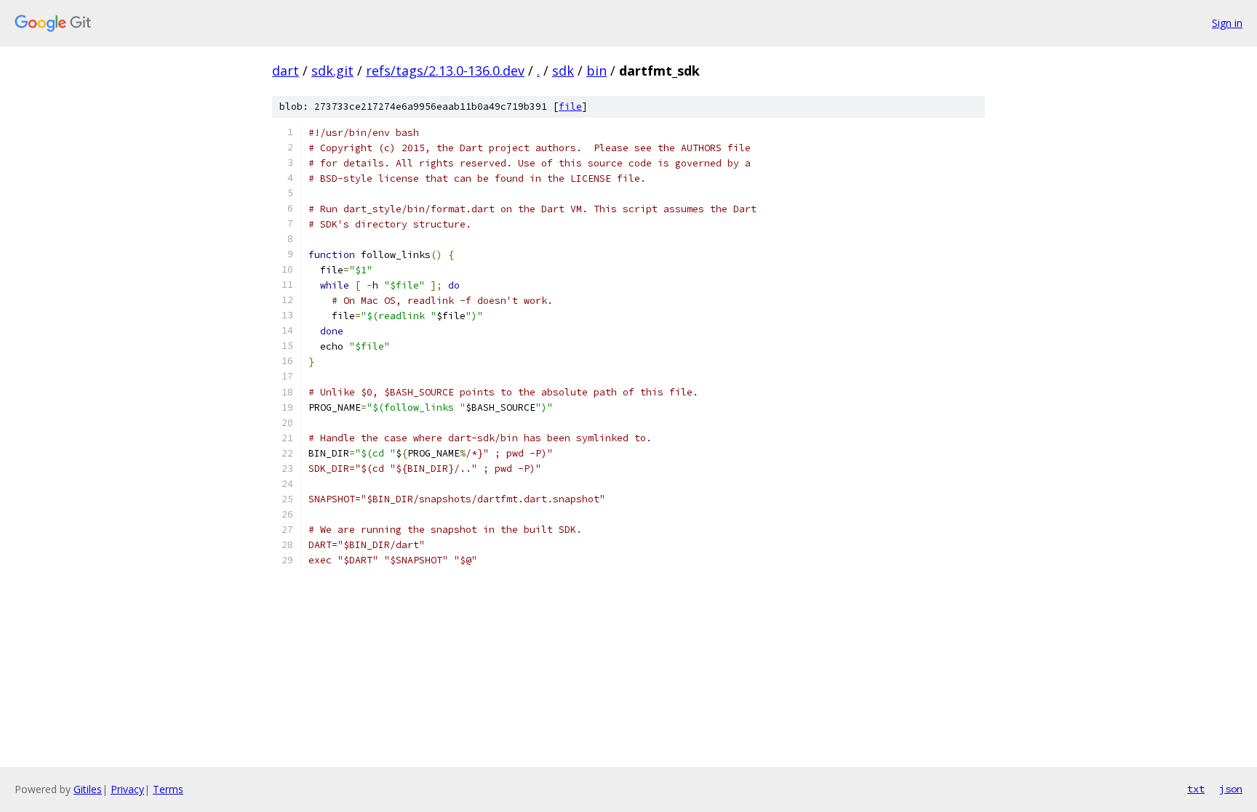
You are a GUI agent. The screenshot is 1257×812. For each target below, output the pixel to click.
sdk (563, 70)
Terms (168, 789)
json (1230, 788)
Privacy (127, 789)
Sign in (1227, 23)
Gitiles (87, 789)
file (570, 106)
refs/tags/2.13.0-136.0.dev (445, 70)
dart (285, 70)
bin (596, 70)
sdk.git (332, 70)
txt (1196, 788)
